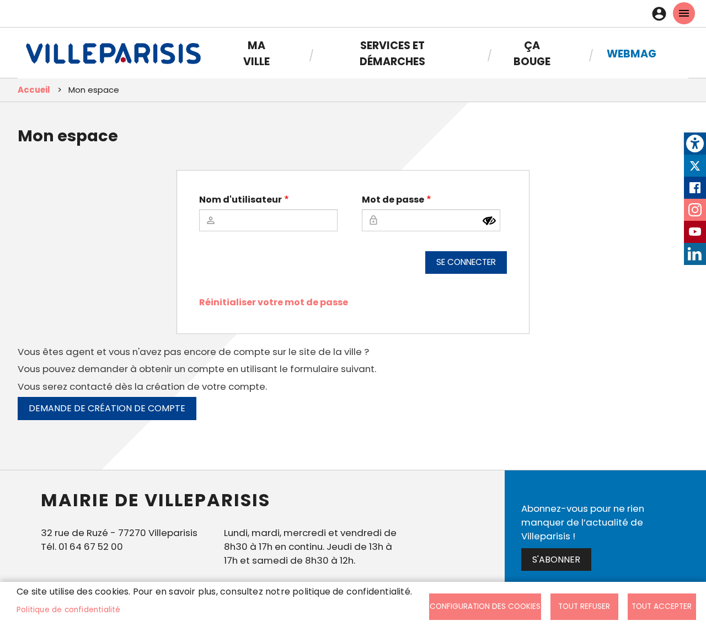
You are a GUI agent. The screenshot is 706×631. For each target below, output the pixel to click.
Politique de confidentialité (69, 610)
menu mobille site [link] (684, 13)
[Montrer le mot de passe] (489, 220)
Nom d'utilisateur (240, 199)
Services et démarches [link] (392, 53)
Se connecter (466, 262)
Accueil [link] (34, 90)
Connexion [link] (662, 14)
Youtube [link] (695, 232)
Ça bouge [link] (532, 53)
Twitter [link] (695, 166)
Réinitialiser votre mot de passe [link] (273, 302)
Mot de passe (393, 199)
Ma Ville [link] (256, 53)
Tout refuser (584, 606)
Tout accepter (662, 606)
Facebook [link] (695, 188)
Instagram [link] (695, 210)
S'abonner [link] (556, 559)
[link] (695, 143)
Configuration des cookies (485, 606)
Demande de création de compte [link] (107, 408)
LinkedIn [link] (695, 254)
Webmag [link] (631, 53)
